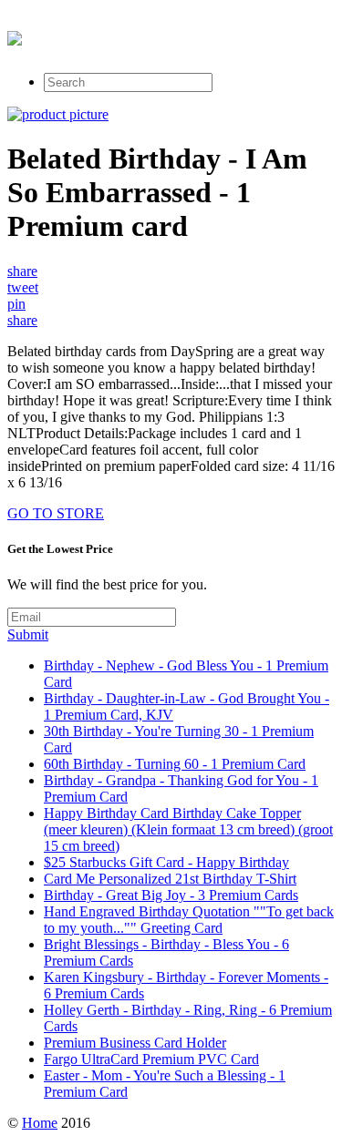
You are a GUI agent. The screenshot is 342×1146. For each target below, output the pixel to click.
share (22, 271)
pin (16, 304)
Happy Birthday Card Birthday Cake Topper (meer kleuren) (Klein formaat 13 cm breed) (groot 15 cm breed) (188, 829)
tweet (22, 287)
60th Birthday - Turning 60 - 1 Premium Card (175, 764)
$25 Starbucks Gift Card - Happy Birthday (166, 862)
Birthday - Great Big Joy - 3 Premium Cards (171, 895)
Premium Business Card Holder (135, 1042)
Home (39, 1123)
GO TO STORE (55, 513)
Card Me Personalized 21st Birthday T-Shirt (170, 878)
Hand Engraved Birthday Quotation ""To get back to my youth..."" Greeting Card (189, 920)
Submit (27, 634)
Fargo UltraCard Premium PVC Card (151, 1059)
